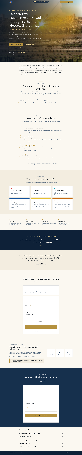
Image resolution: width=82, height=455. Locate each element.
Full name (27, 298)
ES (39, 1)
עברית (47, 1)
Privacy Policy (66, 452)
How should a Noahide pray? (25, 436)
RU (44, 1)
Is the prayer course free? (25, 443)
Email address (28, 305)
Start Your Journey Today (66, 2)
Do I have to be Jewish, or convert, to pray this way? (31, 440)
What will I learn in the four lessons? (27, 446)
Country (26, 312)
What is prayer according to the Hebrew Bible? (29, 433)
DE (41, 1)
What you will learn (30, 44)
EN (34, 1)
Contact (71, 452)
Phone (26, 318)
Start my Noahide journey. (41, 327)
